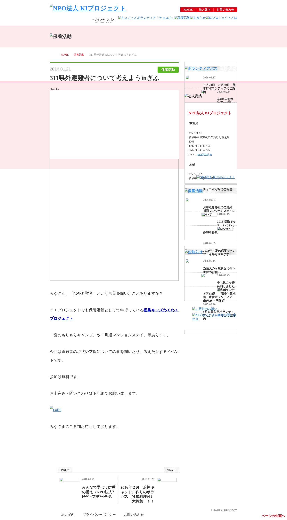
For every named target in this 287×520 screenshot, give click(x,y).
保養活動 (79, 54)
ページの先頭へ (273, 516)
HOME (188, 9)
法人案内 (205, 9)
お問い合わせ (225, 9)
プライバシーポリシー (99, 514)
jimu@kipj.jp (204, 154)
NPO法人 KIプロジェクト (210, 113)
